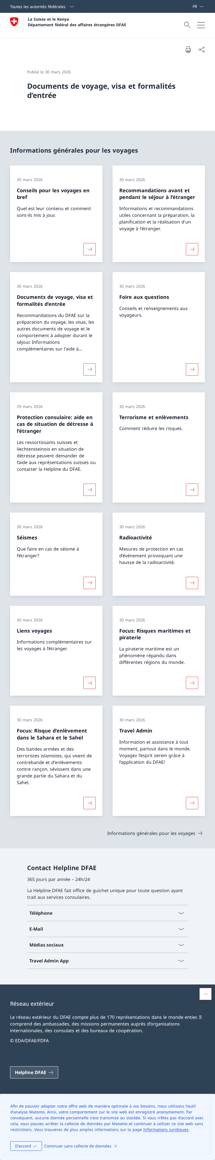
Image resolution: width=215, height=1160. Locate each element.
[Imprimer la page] (188, 49)
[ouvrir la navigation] (201, 25)
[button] (205, 994)
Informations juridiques (165, 1129)
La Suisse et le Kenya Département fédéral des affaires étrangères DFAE (77, 21)
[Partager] (201, 49)
